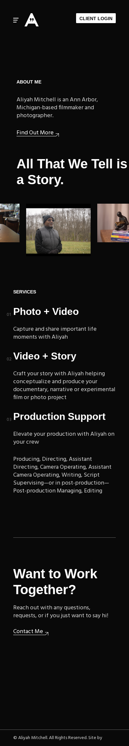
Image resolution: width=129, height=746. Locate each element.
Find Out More (35, 133)
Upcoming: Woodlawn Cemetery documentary (55, 210)
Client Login (95, 18)
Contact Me (28, 632)
